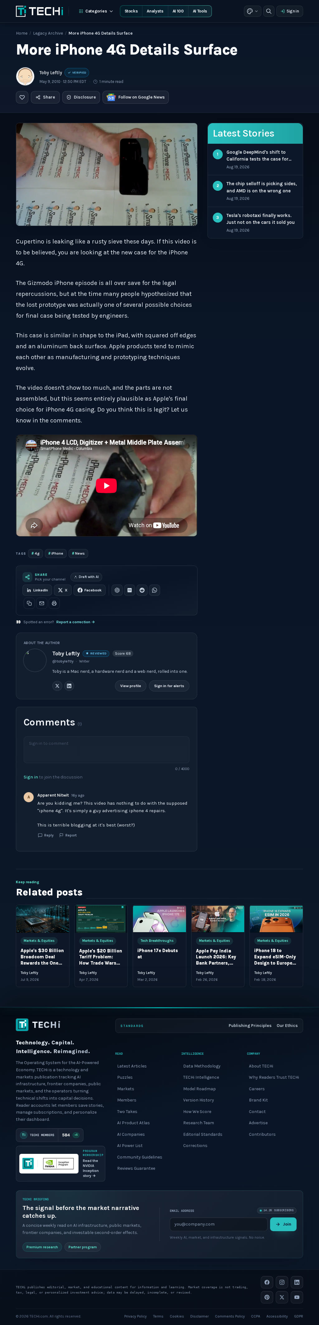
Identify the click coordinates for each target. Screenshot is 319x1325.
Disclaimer (199, 1316)
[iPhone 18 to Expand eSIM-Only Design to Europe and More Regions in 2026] (276, 919)
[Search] (268, 11)
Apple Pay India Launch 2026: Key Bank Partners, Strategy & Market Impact (217, 963)
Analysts (155, 11)
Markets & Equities (39, 941)
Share (49, 97)
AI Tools (200, 11)
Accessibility (277, 1316)
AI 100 (178, 11)
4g (35, 553)
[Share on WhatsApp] (154, 590)
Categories (96, 11)
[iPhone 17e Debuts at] (159, 919)
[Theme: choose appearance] (252, 11)
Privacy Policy (135, 1316)
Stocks (131, 11)
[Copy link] (29, 603)
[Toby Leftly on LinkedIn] (69, 686)
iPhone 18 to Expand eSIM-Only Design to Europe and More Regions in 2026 (275, 963)
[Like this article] (22, 97)
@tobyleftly (63, 661)
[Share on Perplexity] (129, 590)
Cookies (177, 1316)
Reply (49, 835)
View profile (131, 685)
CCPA (255, 1316)
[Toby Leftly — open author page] (25, 76)
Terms (158, 1316)
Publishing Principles (250, 1025)
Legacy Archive (48, 33)
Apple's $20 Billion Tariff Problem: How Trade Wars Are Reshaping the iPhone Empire (100, 963)
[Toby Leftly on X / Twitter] (57, 686)
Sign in (293, 11)
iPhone (55, 553)
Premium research (42, 1247)
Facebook (93, 590)
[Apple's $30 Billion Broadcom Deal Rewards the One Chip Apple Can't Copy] (42, 919)
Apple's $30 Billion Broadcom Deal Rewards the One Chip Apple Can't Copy (42, 963)
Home (21, 33)
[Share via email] (41, 603)
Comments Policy (230, 1316)
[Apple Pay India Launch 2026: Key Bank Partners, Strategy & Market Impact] (218, 919)
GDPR (298, 1316)
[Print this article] (54, 603)
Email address (182, 1210)
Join (287, 1224)
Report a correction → (75, 622)
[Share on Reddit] (142, 590)
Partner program (83, 1247)
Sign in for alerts (169, 685)
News (78, 553)
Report (71, 835)
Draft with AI (89, 577)
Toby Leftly (51, 72)
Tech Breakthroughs (157, 941)
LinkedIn (40, 590)
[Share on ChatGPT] (117, 590)
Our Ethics (287, 1025)
